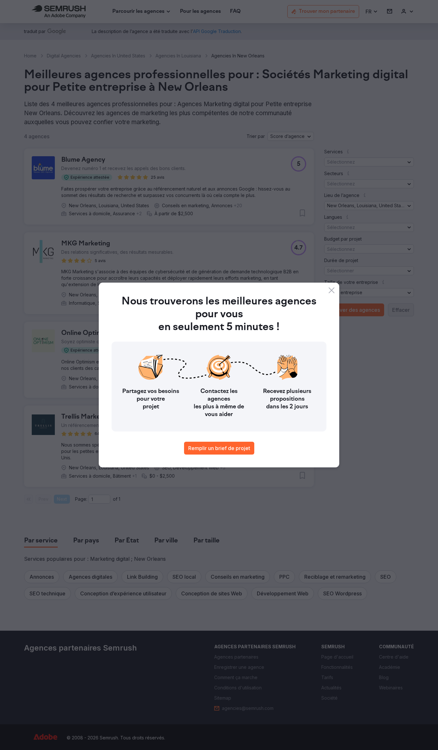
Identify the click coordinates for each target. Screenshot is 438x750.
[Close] (331, 290)
